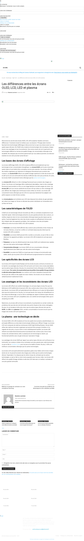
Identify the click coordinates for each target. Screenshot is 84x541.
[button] (80, 68)
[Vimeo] (79, 54)
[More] (41, 96)
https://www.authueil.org (20, 398)
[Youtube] (81, 54)
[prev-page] (2, 428)
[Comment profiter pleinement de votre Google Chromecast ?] (28, 416)
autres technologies (39, 178)
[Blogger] (59, 519)
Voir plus (60, 171)
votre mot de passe (5, 16)
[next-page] (3, 428)
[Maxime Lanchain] (3, 92)
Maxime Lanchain (12, 92)
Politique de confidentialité (7, 23)
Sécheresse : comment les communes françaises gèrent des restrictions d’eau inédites (69, 166)
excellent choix (15, 344)
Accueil (3, 78)
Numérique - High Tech (11, 78)
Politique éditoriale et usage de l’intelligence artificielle (42, 539)
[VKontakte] (75, 519)
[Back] (0, 2)
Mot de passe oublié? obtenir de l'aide (10, 19)
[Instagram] (74, 54)
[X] (77, 54)
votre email (3, 31)
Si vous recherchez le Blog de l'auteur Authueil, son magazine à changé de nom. (42, 72)
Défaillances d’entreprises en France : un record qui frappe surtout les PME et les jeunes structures (69, 149)
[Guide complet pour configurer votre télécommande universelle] (10, 416)
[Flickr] (67, 519)
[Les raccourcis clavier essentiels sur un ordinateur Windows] (46, 416)
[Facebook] (72, 54)
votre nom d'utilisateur (6, 10)
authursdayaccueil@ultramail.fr (40, 529)
